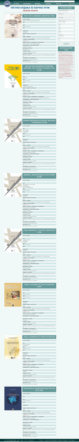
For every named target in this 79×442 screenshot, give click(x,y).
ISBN (59, 28)
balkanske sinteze (67, 54)
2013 (70, 52)
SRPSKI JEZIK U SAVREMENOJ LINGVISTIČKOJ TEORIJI (39, 16)
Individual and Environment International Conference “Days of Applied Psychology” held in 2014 (39, 68)
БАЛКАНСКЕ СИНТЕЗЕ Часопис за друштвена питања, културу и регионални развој (66, 61)
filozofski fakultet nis (66, 56)
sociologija (66, 59)
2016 (72, 52)
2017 (60, 54)
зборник (67, 73)
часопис (61, 77)
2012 (68, 52)
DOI (59, 38)
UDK (59, 24)
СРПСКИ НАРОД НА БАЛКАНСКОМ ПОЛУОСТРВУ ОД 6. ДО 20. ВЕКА (39, 389)
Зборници (48, 3)
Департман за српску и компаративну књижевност (65, 68)
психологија (69, 74)
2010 (66, 52)
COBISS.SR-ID (61, 35)
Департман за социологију (68, 66)
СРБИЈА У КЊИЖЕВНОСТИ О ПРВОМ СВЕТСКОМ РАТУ (39, 337)
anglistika (62, 54)
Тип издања (61, 17)
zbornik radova (62, 60)
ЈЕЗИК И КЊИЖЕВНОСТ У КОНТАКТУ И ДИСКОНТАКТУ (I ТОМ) (39, 231)
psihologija (61, 59)
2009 (63, 52)
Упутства (58, 3)
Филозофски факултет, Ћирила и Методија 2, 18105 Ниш (27, 1)
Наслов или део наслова (63, 10)
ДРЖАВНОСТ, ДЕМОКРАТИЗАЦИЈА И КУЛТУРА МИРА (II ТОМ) (39, 176)
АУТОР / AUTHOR (62, 21)
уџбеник (69, 76)
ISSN (59, 31)
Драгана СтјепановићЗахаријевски (66, 70)
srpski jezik (70, 59)
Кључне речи (61, 13)
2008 (60, 52)
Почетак (41, 440)
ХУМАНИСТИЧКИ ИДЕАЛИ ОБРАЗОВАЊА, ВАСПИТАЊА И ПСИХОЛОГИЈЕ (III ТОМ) (39, 121)
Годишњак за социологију (66, 63)
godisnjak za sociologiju (67, 57)
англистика (61, 71)
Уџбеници (37, 3)
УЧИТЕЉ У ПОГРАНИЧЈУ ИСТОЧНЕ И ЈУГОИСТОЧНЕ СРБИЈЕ (39, 286)
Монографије (27, 3)
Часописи (16, 3)
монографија (62, 74)
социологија (62, 76)
